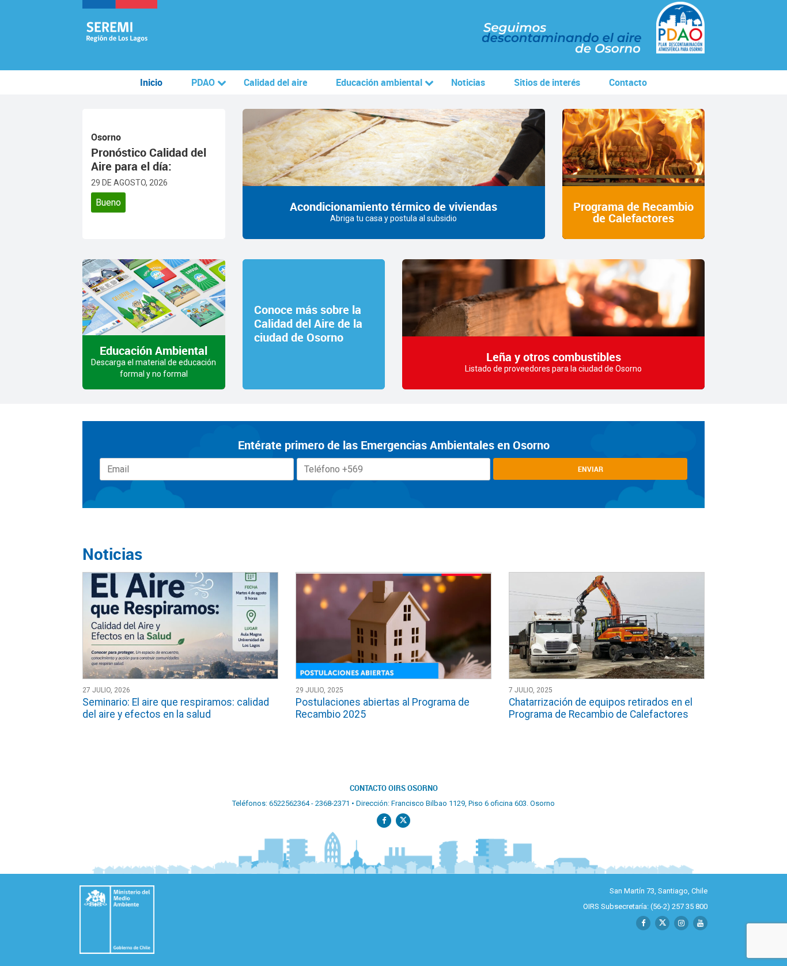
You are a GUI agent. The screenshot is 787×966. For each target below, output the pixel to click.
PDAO (203, 82)
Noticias (468, 82)
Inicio (151, 82)
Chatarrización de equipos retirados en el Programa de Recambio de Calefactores (601, 708)
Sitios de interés (547, 82)
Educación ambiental (379, 82)
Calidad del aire (275, 82)
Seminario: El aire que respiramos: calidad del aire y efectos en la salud (175, 708)
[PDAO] (119, 35)
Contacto (628, 82)
